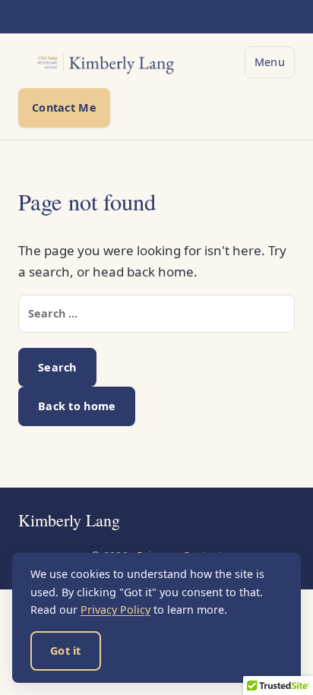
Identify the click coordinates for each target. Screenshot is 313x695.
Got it (65, 650)
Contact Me (64, 107)
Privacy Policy (115, 609)
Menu (270, 62)
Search (57, 367)
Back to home (76, 406)
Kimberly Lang (69, 520)
